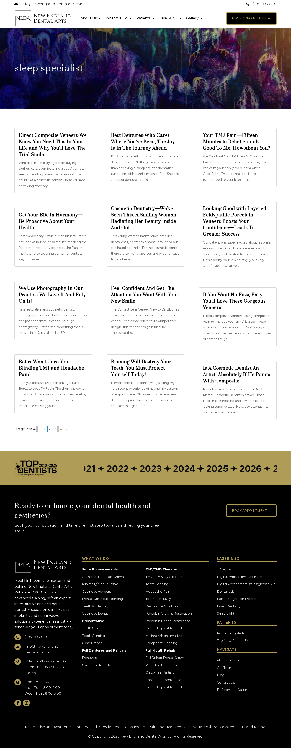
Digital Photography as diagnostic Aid (246, 584)
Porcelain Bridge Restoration (168, 621)
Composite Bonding (161, 643)
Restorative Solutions (162, 606)
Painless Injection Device (236, 599)
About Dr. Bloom (230, 660)
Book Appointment (251, 18)
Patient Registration (232, 633)
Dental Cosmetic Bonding (102, 599)
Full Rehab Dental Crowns (166, 658)
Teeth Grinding (93, 636)
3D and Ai (224, 569)
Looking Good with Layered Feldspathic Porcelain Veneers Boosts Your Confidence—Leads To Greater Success (234, 221)
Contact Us (226, 682)
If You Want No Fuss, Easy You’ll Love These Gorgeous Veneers (234, 301)
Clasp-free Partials (96, 665)
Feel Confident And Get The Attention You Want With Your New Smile (145, 295)
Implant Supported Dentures (168, 680)
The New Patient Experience (239, 641)
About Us (89, 18)
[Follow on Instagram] (26, 703)
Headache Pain (158, 591)
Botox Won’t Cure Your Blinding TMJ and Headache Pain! (51, 368)
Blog (220, 675)
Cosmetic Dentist (95, 613)
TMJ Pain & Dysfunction (164, 577)
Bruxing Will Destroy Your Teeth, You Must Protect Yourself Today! (141, 368)
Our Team (224, 668)
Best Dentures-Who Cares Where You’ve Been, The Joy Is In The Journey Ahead (143, 142)
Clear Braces (92, 643)
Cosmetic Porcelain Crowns (103, 577)
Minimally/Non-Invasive (100, 584)
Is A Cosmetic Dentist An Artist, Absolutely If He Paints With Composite (236, 374)
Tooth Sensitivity (158, 599)
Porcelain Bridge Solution (165, 665)
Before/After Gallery (232, 690)
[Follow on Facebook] (17, 703)
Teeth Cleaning (94, 628)
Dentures (89, 658)
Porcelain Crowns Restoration (169, 613)
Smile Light (225, 613)
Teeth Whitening (95, 606)
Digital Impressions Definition (240, 577)
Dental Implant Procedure (166, 628)
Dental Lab (225, 591)
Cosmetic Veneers (96, 591)
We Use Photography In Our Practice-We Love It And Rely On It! (52, 295)
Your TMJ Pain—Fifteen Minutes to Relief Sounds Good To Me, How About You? (236, 142)
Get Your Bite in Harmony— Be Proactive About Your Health (51, 221)
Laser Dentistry (229, 606)
